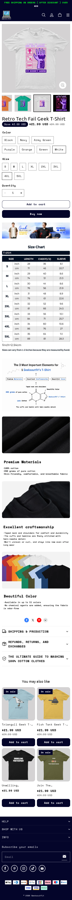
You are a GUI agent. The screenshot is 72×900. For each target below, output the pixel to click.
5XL (19, 176)
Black (8, 140)
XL (32, 166)
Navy (23, 140)
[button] (68, 15)
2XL (43, 166)
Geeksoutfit (37, 895)
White (59, 149)
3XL (56, 166)
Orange (27, 149)
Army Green (42, 140)
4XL (7, 176)
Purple (9, 149)
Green (43, 149)
